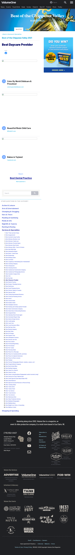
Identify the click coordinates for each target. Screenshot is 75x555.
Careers (44, 540)
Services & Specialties (11, 230)
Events (8, 7)
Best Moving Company (11, 329)
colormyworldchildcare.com (15, 87)
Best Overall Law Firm (11, 339)
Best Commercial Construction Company (16, 270)
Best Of (42, 7)
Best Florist (9, 298)
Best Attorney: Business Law (13, 239)
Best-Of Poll (19, 29)
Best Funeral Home (10, 300)
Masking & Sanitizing (10, 218)
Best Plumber (9, 360)
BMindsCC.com (11, 131)
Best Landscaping (10, 321)
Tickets (48, 7)
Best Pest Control (10, 341)
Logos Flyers (46, 29)
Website (47, 544)
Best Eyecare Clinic (10, 292)
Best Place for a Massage (12, 352)
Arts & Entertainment (10, 208)
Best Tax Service (10, 391)
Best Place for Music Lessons (13, 358)
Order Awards (56, 29)
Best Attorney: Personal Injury (13, 243)
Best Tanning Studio (11, 384)
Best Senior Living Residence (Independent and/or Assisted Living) (22, 374)
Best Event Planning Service (13, 288)
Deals (23, 7)
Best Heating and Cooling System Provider (16, 306)
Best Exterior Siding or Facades (13, 290)
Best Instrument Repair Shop (13, 317)
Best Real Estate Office (11, 366)
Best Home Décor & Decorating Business (16, 311)
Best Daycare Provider (12, 280)
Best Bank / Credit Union (12, 253)
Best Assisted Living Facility (13, 237)
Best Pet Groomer (10, 345)
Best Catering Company (11, 263)
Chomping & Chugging (10, 211)
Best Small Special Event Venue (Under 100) (16, 378)
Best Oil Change (10, 333)
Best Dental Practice (21, 177)
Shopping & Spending (10, 411)
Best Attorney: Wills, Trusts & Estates (15, 247)
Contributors (37, 540)
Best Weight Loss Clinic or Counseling (15, 405)
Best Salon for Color (11, 372)
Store (54, 7)
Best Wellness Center (11, 407)
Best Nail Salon (9, 331)
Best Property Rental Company (13, 364)
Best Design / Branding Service (13, 284)
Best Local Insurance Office (12, 325)
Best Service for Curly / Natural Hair (15, 376)
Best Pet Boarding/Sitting (12, 343)
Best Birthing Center (11, 257)
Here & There (7, 214)
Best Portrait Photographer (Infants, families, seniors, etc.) (20, 362)
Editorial (40, 544)
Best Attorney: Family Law (12, 241)
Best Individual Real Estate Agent (14, 315)
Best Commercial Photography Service (15, 272)
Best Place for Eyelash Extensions (14, 356)
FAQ (39, 29)
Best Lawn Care (10, 323)
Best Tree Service (10, 395)
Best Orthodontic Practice (12, 337)
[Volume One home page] (9, 3)
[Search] (65, 2)
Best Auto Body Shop (11, 249)
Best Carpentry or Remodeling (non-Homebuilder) (18, 261)
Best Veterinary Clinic (11, 397)
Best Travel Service (11, 393)
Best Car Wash (9, 259)
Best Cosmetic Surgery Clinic (13, 274)
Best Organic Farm (10, 335)
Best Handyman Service (12, 304)
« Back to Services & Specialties (11, 34)
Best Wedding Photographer (12, 401)
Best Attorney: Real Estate (12, 245)
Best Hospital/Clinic (11, 313)
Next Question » (21, 181)
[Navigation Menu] (71, 2)
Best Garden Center (10, 302)
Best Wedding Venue (11, 403)
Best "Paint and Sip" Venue (12, 233)
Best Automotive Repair (11, 251)
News (3, 7)
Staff (29, 540)
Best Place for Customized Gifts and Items (16, 354)
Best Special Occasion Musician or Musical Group (18, 382)
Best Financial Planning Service (14, 296)
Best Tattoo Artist (10, 386)
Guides (29, 7)
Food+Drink (16, 7)
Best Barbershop (10, 255)
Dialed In (35, 7)
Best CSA (8, 276)
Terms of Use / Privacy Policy (23, 547)
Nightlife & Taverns (9, 224)
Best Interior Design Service (13, 319)
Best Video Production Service (13, 399)
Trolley (60, 7)
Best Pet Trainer (10, 347)
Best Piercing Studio (11, 350)
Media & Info (7, 221)
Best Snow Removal (11, 380)
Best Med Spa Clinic (11, 327)
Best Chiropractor (10, 265)
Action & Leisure (8, 205)
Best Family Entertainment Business (15, 294)
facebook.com (11, 160)
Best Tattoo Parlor (10, 388)
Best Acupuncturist (10, 235)
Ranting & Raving (8, 227)
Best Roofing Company (11, 368)
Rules (33, 29)
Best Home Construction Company (14, 309)
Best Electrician (10, 286)
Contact (27, 29)
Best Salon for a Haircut (12, 370)
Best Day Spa (9, 278)
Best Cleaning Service (11, 268)
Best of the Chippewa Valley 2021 (17, 38)
